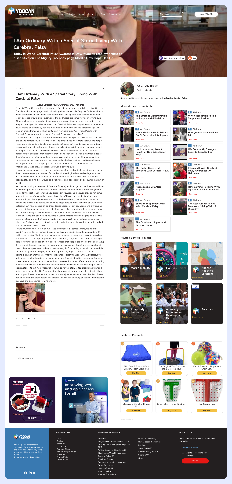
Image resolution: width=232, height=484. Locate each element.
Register (60, 443)
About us (61, 445)
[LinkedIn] (30, 475)
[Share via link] (34, 318)
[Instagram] (35, 475)
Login (59, 440)
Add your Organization (66, 453)
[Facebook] (25, 475)
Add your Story (63, 451)
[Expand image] (30, 297)
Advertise (61, 456)
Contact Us (61, 448)
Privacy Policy (63, 459)
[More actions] (103, 88)
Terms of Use (63, 461)
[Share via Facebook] (17, 318)
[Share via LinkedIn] (28, 318)
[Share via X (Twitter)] (23, 318)
